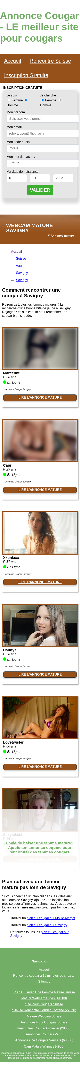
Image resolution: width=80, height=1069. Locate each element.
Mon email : (15, 127)
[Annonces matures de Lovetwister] (40, 737)
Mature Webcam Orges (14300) (44, 998)
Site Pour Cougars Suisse (44, 1004)
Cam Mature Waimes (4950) (44, 1046)
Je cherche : (49, 95)
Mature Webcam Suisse (44, 1016)
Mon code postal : (19, 142)
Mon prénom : (16, 112)
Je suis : (12, 95)
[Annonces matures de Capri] (40, 460)
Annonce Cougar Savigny (18, 389)
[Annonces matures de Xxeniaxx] (40, 552)
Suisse (21, 258)
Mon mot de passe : (21, 156)
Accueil (12, 61)
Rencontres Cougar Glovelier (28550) (44, 1028)
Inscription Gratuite (26, 75)
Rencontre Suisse (50, 61)
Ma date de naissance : (23, 171)
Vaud (20, 266)
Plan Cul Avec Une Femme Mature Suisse (44, 992)
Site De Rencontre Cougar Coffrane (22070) (44, 1010)
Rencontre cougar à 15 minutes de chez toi (44, 975)
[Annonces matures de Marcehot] (40, 368)
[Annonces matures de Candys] (40, 645)
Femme (17, 100)
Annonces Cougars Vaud (44, 1034)
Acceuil (16, 251)
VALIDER (40, 190)
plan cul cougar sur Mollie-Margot (51, 918)
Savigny (22, 273)
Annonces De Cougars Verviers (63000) (44, 1040)
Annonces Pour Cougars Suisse (44, 1022)
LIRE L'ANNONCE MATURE (40, 397)
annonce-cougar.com (13, 1053)
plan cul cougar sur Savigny (47, 925)
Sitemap (44, 981)
